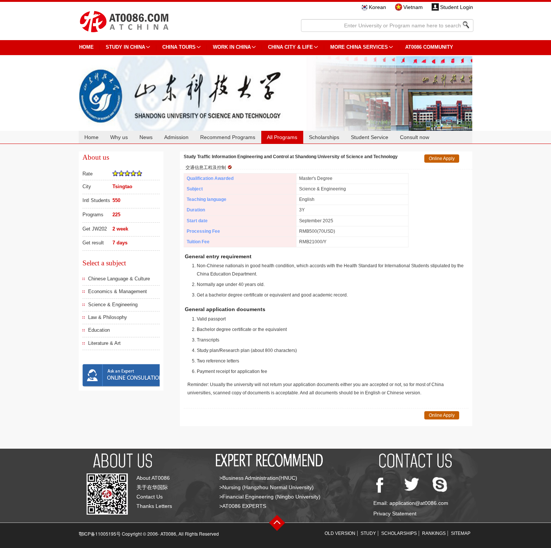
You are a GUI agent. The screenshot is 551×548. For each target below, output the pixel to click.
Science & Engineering (113, 304)
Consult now (414, 137)
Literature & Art (104, 343)
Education (99, 330)
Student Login (456, 7)
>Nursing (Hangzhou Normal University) (266, 487)
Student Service (369, 137)
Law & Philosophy (107, 317)
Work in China (232, 47)
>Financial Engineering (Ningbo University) (269, 497)
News (146, 137)
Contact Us (149, 497)
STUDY (368, 533)
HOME (86, 47)
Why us (119, 137)
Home (91, 137)
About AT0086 (153, 478)
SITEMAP (460, 533)
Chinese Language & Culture (119, 278)
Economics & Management (117, 291)
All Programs (282, 137)
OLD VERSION (340, 533)
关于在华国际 (152, 487)
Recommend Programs (227, 137)
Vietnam (413, 7)
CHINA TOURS (179, 47)
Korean (377, 7)
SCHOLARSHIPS (399, 533)
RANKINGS (434, 533)
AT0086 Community (429, 47)
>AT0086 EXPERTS (242, 506)
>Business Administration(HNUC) (258, 478)
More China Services (359, 47)
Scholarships (324, 137)
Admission (176, 137)
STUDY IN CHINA (125, 47)
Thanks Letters (154, 506)
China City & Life (290, 47)
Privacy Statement (394, 514)
